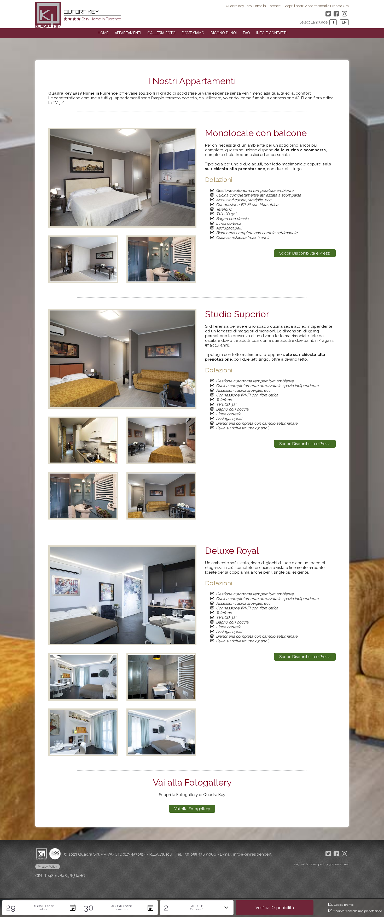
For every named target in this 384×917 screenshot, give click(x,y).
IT (333, 22)
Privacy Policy (47, 866)
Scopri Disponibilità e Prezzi (304, 253)
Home (103, 33)
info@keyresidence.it (252, 854)
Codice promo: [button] (344, 905)
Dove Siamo (193, 33)
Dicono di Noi (224, 33)
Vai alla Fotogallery (192, 808)
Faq (246, 33)
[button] (41, 907)
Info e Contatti (271, 33)
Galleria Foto (161, 33)
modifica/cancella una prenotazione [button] (357, 911)
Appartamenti (128, 33)
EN (344, 22)
